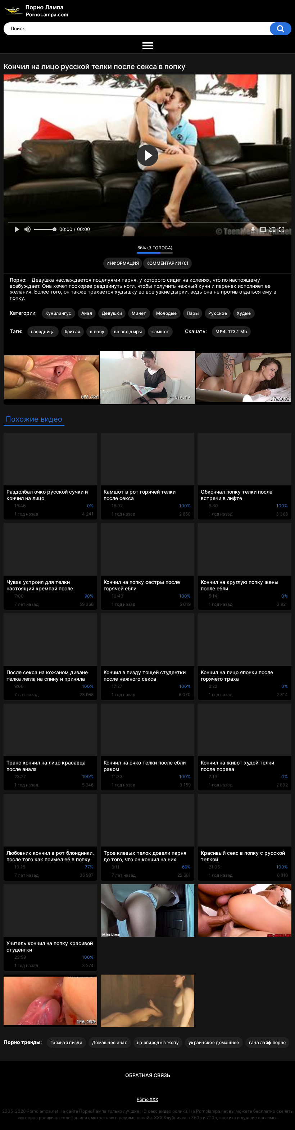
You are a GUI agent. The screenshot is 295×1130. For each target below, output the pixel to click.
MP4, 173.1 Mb (231, 331)
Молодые (166, 313)
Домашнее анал (109, 1042)
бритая (73, 331)
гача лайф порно (267, 1042)
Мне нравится (120, 249)
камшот (160, 331)
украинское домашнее (214, 1042)
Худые (244, 313)
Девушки (112, 313)
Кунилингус (58, 313)
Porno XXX (147, 1099)
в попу (97, 331)
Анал (86, 313)
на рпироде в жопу (158, 1042)
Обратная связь (147, 1075)
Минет (139, 313)
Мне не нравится (129, 249)
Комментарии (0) (167, 263)
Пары (193, 313)
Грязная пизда (66, 1042)
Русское (217, 313)
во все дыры (128, 331)
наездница (43, 331)
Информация (122, 263)
